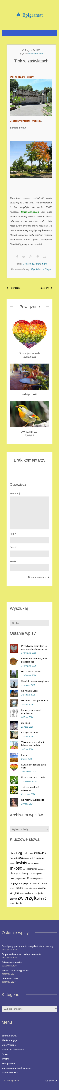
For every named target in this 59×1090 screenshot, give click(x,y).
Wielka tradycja (9, 1040)
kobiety (13, 863)
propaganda (16, 883)
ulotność (27, 264)
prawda (39, 879)
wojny (22, 893)
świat (12, 903)
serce (12, 888)
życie (44, 264)
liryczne (6, 1058)
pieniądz (15, 873)
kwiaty (21, 863)
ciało (25, 853)
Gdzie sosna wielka (31, 671)
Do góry (49, 1080)
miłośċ (16, 868)
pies (35, 874)
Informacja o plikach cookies (16, 1068)
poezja (14, 878)
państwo (41, 869)
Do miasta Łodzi (29, 690)
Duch (12, 858)
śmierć (42, 898)
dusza (19, 858)
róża (40, 883)
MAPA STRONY (10, 1072)
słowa (26, 888)
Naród (25, 869)
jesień (32, 858)
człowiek (40, 853)
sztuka (19, 888)
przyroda (27, 883)
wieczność (33, 888)
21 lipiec (25, 723)
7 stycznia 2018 (32, 50)
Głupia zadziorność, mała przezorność (21, 954)
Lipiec (24, 755)
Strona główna (9, 1035)
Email (13, 547)
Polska (31, 878)
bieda (13, 853)
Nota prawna (8, 1063)
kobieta (40, 858)
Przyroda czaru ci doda (33, 777)
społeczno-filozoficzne (13, 1049)
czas (31, 853)
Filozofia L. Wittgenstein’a (34, 700)
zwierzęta (28, 898)
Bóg (19, 853)
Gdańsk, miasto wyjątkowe (35, 681)
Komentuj (15, 493)
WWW (13, 561)
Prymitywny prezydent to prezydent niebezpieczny (27, 946)
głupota (26, 858)
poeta (39, 874)
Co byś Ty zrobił (29, 732)
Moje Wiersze (37, 269)
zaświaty (36, 264)
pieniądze (26, 873)
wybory (29, 893)
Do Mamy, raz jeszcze (32, 799)
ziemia (13, 898)
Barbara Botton (35, 53)
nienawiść (32, 869)
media (36, 863)
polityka (22, 878)
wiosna (42, 888)
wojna (14, 893)
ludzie (30, 863)
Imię (13, 533)
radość (35, 883)
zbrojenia (38, 893)
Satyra (48, 269)
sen (45, 883)
